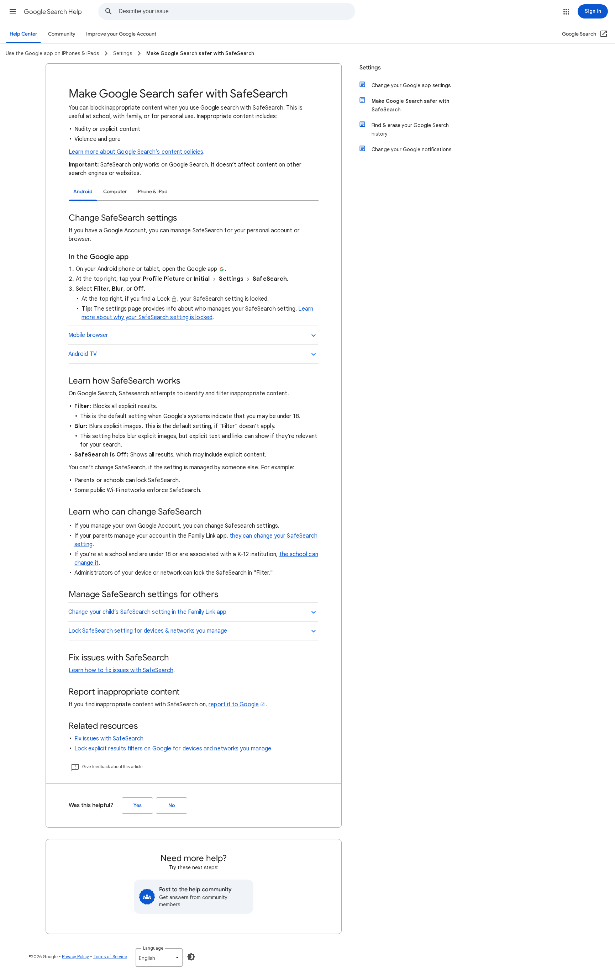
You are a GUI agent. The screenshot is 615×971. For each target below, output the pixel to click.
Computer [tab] (115, 192)
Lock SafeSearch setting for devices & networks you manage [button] (147, 630)
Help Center (23, 34)
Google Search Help (53, 12)
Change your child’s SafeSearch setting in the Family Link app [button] (147, 612)
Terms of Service (110, 956)
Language (153, 948)
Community (61, 34)
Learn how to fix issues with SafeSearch (121, 670)
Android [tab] (83, 192)
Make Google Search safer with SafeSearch (410, 105)
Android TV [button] (82, 354)
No (171, 805)
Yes (137, 805)
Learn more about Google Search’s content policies (136, 151)
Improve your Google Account (121, 34)
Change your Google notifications (411, 149)
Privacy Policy (75, 956)
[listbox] (159, 957)
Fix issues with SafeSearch (108, 738)
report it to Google (234, 704)
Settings (370, 67)
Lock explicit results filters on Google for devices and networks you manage (172, 748)
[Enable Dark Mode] (191, 956)
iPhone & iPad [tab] (152, 192)
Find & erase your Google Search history (410, 129)
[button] (12, 11)
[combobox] (237, 11)
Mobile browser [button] (88, 335)
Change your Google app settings (411, 85)
